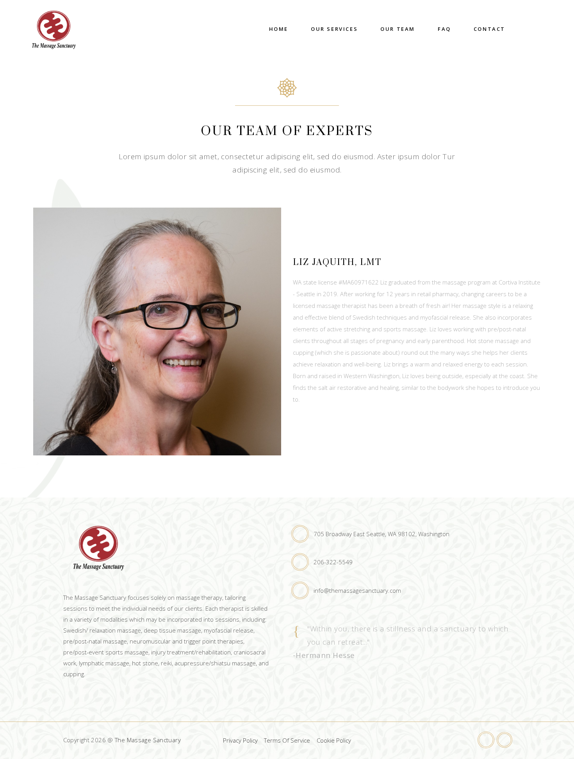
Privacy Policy (240, 740)
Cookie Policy (334, 740)
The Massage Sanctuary (148, 740)
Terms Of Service (287, 740)
